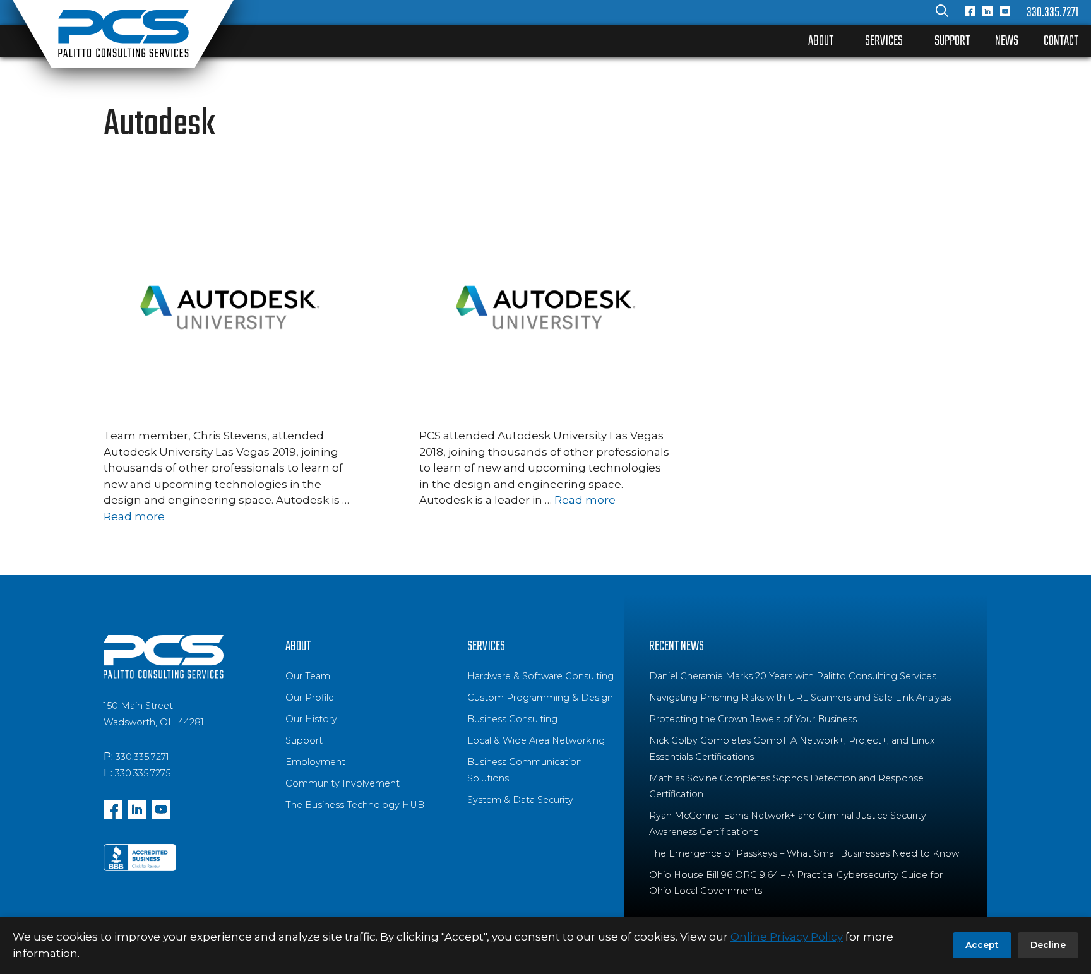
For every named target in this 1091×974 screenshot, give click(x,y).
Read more (134, 516)
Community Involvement (342, 783)
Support (952, 41)
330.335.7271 (1052, 12)
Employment (315, 762)
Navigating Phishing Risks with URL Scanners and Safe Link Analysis (800, 697)
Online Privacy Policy (786, 936)
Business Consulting (512, 719)
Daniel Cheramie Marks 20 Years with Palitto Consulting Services (792, 676)
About (820, 41)
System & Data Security (520, 799)
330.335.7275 (142, 773)
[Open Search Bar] (942, 12)
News (1006, 41)
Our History (311, 719)
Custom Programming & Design (540, 697)
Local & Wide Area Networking (536, 740)
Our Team (307, 676)
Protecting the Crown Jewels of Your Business (753, 719)
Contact (1061, 41)
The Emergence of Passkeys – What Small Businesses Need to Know (804, 853)
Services (884, 41)
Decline (1048, 945)
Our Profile (309, 697)
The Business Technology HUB (354, 805)
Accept (982, 945)
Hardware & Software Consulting (540, 676)
